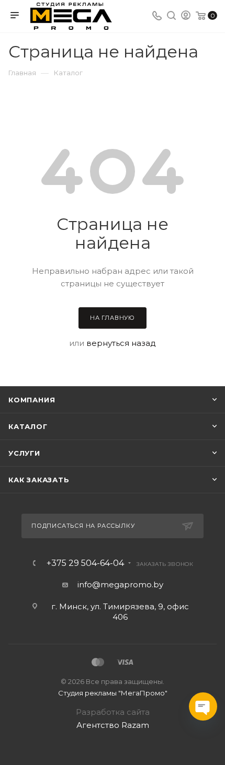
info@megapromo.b (118, 584)
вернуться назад (121, 343)
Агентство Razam (112, 725)
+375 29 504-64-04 (85, 563)
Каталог (28, 426)
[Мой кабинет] (185, 16)
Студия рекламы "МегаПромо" (112, 693)
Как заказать (39, 480)
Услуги (24, 453)
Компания (31, 400)
